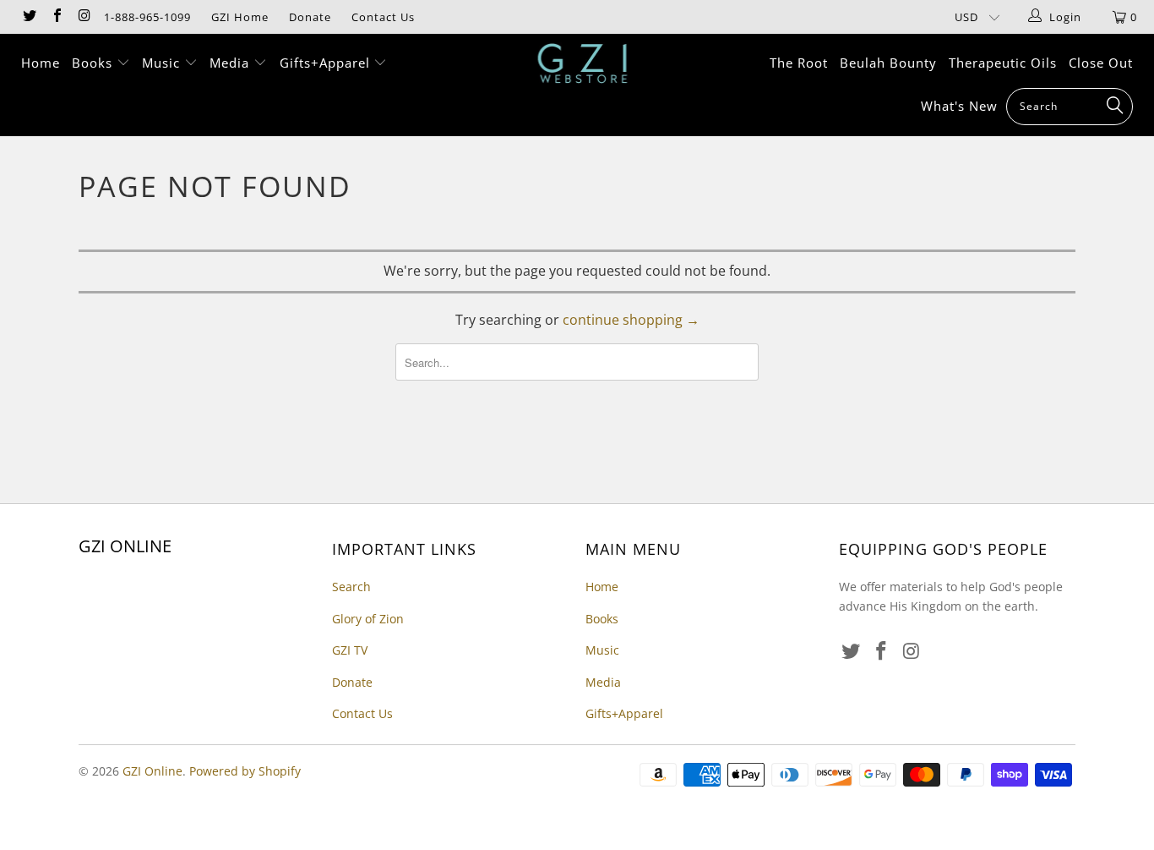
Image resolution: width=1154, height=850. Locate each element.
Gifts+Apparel (327, 62)
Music (163, 62)
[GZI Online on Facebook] (55, 17)
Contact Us (383, 17)
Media (231, 62)
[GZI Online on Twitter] (28, 17)
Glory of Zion (368, 619)
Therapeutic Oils (1003, 62)
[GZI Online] (586, 63)
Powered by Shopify (245, 771)
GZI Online (152, 771)
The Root (799, 62)
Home (40, 62)
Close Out (1101, 62)
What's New (959, 105)
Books (94, 62)
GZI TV (349, 650)
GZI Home (240, 17)
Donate (310, 17)
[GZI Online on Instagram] (83, 17)
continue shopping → (631, 319)
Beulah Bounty (888, 62)
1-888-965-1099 (147, 17)
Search (351, 587)
